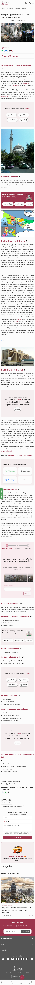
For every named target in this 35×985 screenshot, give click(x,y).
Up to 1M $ (23, 120)
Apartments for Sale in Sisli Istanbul (20, 455)
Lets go (17, 409)
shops (19, 319)
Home (2, 8)
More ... (25, 480)
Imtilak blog (10, 8)
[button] (5, 821)
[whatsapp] (22, 959)
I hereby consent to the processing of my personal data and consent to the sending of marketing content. (18, 832)
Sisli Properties (6, 803)
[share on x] (10, 51)
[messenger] (27, 959)
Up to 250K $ (23, 115)
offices (16, 321)
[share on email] (12, 51)
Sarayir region (27, 83)
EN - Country (16, 977)
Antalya (19, 204)
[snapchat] (32, 959)
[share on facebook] (5, 51)
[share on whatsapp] (2, 51)
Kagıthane (16, 85)
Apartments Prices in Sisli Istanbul (12, 807)
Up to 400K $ (12, 120)
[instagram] (17, 959)
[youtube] (3, 959)
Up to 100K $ (11, 115)
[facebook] (8, 959)
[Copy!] (2, 69)
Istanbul (8, 204)
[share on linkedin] (7, 51)
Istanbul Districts (21, 8)
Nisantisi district (6, 96)
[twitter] (12, 959)
